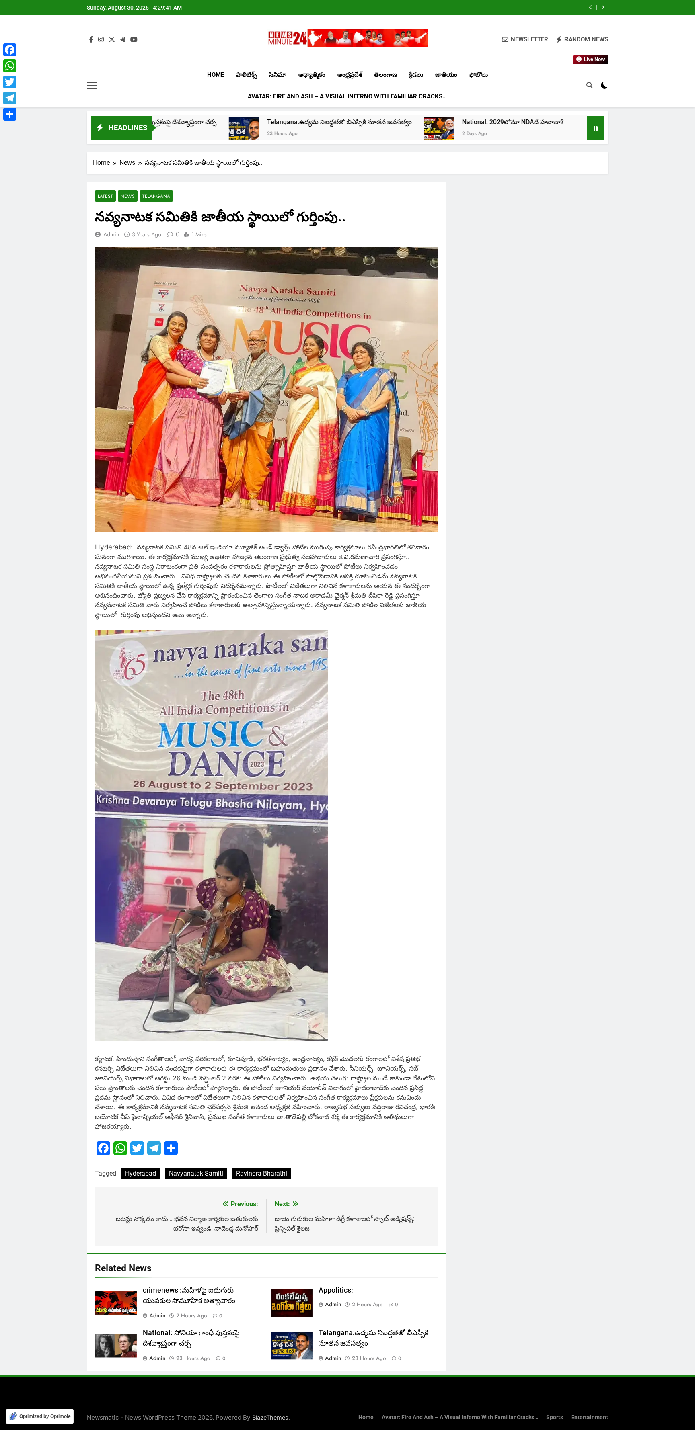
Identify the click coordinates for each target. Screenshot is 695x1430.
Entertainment (589, 1417)
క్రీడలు (416, 74)
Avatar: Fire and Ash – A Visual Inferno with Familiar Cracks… (347, 96)
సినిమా (277, 74)
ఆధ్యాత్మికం (311, 74)
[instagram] (101, 40)
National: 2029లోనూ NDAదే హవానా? (414, 122)
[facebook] (91, 40)
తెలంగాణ (385, 74)
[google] (122, 40)
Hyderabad (140, 1173)
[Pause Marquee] (595, 128)
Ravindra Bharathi (261, 1173)
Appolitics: (336, 1290)
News (128, 196)
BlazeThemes (270, 1417)
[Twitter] (10, 82)
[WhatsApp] (10, 66)
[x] (111, 40)
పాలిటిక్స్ (246, 74)
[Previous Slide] (590, 7)
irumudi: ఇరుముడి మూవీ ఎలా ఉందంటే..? (569, 122)
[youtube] (134, 40)
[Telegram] (10, 98)
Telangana (156, 196)
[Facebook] (10, 50)
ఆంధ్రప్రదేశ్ (349, 74)
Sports (554, 1417)
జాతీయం (446, 74)
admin (111, 234)
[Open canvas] (92, 85)
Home (215, 74)
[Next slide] (602, 7)
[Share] (10, 114)
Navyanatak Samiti (196, 1173)
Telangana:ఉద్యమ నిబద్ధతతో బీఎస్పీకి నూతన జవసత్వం (503, 7)
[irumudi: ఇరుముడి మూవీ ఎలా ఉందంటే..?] (492, 132)
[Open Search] (589, 85)
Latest (105, 196)
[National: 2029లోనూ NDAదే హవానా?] (340, 132)
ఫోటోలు (478, 74)
